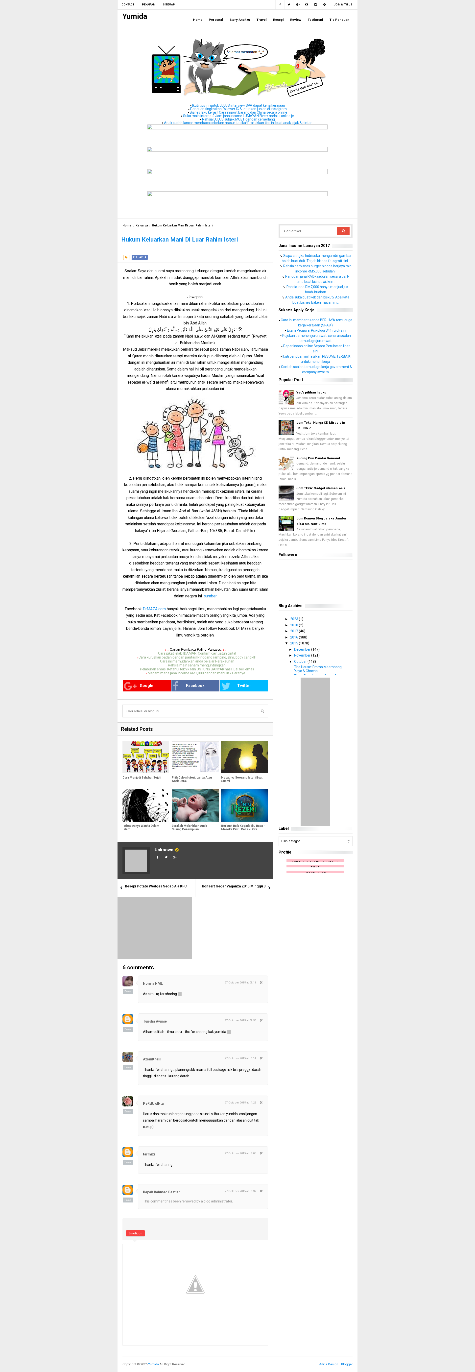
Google (146, 685)
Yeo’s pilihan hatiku (311, 392)
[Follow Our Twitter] (289, 4)
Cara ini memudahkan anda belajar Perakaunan (197, 661)
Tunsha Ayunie (155, 1021)
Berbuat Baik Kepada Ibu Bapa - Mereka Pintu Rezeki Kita (243, 827)
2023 (294, 619)
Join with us (343, 4)
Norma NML (153, 983)
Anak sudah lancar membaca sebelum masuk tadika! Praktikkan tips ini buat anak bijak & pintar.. (238, 123)
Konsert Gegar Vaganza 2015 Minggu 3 (234, 886)
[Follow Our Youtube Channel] (306, 4)
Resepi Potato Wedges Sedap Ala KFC (156, 886)
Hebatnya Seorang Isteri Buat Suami (241, 779)
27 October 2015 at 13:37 (240, 1191)
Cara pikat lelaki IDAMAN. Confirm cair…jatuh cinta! (197, 653)
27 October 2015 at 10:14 (240, 1058)
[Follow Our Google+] (297, 4)
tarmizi (149, 1154)
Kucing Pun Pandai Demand (318, 458)
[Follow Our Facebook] (280, 4)
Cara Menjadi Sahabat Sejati (141, 777)
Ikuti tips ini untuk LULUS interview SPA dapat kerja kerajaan (238, 105)
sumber (210, 596)
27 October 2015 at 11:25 (240, 1102)
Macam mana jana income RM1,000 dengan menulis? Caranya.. (197, 673)
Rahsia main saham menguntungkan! (197, 665)
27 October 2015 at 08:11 (240, 982)
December (302, 649)
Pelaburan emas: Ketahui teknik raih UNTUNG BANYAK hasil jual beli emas (197, 669)
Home (126, 225)
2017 (294, 631)
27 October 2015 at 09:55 (240, 1020)
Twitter (244, 685)
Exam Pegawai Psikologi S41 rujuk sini (316, 330)
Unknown (164, 849)
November (302, 655)
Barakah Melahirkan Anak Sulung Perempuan (189, 827)
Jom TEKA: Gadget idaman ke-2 (320, 488)
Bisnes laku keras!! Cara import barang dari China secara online (238, 112)
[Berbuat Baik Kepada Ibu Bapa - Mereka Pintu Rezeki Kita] (244, 805)
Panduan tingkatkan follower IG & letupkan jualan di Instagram (238, 109)
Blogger (347, 1364)
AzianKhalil (152, 1059)
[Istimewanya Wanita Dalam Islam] (145, 805)
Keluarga (142, 225)
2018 (294, 625)
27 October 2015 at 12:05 (240, 1153)
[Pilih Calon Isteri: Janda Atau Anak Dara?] (195, 757)
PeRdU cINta (153, 1103)
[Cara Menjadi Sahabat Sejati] (145, 757)
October (301, 661)
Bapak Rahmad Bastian (162, 1192)
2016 (294, 637)
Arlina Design (328, 1364)
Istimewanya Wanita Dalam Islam (140, 827)
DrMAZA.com (154, 609)
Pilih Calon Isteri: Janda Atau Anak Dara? (192, 779)
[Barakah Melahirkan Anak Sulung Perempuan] (195, 805)
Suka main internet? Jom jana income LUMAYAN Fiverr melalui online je (238, 116)
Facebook (195, 685)
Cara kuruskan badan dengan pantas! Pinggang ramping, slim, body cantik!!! (197, 657)
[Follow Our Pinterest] (324, 4)
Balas (127, 991)
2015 (294, 643)
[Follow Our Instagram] (315, 4)
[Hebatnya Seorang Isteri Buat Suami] (244, 757)
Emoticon (135, 1233)
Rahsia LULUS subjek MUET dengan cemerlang (238, 119)
